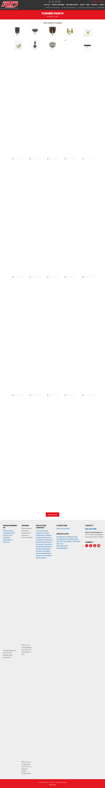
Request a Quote (97, 1)
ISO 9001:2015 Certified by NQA (66, 537)
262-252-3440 (90, 529)
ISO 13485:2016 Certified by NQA (67, 539)
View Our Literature (63, 528)
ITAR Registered (61, 548)
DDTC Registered (62, 546)
